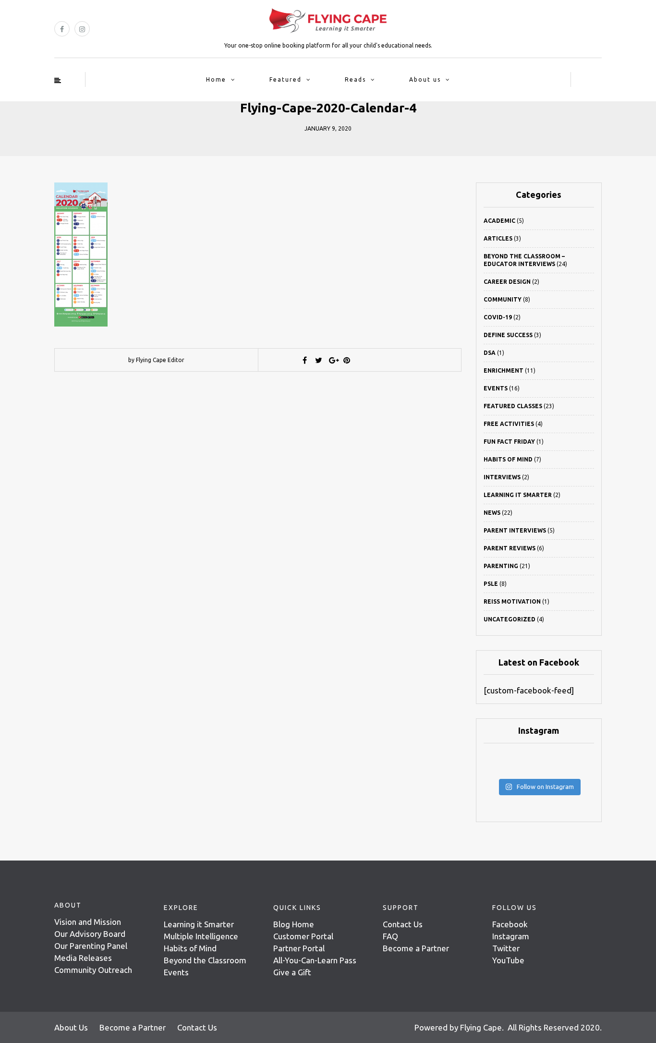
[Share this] (305, 360)
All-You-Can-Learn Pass (314, 960)
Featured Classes (513, 406)
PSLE (491, 584)
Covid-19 (498, 317)
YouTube (508, 960)
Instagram (510, 936)
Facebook (510, 924)
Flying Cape (481, 1027)
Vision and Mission (87, 921)
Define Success (508, 335)
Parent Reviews (509, 548)
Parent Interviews (515, 530)
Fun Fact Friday (509, 441)
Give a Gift (292, 972)
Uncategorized (509, 619)
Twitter (506, 948)
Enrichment (503, 370)
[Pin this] (347, 360)
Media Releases (83, 957)
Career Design (507, 282)
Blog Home (293, 924)
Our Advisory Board (89, 933)
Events (496, 388)
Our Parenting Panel (90, 945)
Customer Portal (303, 936)
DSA (490, 353)
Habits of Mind (508, 459)
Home (216, 79)
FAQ (390, 936)
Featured (285, 79)
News (492, 512)
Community (503, 299)
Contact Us (403, 924)
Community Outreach (93, 969)
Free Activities (509, 424)
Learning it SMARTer (518, 495)
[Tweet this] (319, 360)
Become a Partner (416, 948)
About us (425, 79)
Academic (499, 221)
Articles (498, 238)
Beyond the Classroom (205, 960)
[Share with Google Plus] (333, 360)
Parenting (501, 566)
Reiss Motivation (512, 601)
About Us (71, 1027)
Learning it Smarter (199, 924)
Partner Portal (299, 948)
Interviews (502, 477)
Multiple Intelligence (201, 936)
